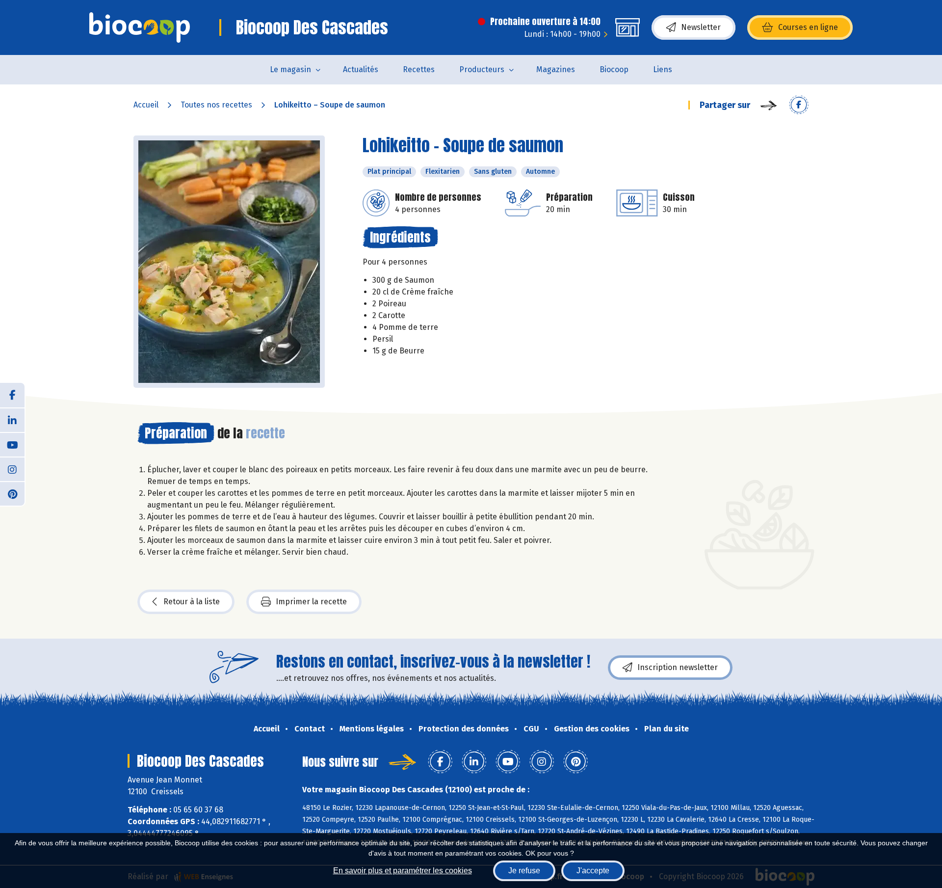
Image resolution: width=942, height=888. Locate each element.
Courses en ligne (808, 27)
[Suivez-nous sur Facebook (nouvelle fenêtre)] (12, 395)
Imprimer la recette (311, 601)
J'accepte (592, 870)
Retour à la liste (191, 601)
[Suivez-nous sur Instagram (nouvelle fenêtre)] (12, 469)
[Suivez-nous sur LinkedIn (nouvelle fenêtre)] (12, 419)
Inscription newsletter (677, 667)
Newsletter (701, 27)
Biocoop (614, 69)
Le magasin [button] (290, 69)
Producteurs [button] (481, 69)
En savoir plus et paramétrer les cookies (402, 870)
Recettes (419, 69)
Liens (662, 69)
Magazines (555, 69)
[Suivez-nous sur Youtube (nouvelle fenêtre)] (12, 444)
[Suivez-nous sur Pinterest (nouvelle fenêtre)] (12, 493)
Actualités (360, 69)
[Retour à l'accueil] (139, 27)
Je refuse (524, 870)
